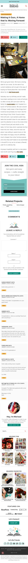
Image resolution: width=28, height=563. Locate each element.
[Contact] (20, 543)
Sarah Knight (6, 282)
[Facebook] (5, 543)
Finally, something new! (7, 205)
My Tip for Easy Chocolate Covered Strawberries (20, 500)
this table (20, 152)
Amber (4, 311)
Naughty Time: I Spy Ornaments (7, 450)
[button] (25, 45)
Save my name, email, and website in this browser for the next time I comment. (13, 268)
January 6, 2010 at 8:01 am (8, 312)
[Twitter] (17, 543)
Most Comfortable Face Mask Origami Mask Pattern (7, 485)
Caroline (5, 345)
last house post (14, 92)
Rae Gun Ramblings (14, 5)
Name (14, 253)
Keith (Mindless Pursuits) (11, 296)
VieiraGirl (5, 326)
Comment (14, 239)
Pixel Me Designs (16, 549)
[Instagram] (11, 543)
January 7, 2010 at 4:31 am (8, 384)
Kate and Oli (6, 359)
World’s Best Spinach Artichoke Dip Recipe (20, 485)
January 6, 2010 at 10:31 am (8, 360)
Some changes (20, 205)
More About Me (14, 424)
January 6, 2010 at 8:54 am (8, 328)
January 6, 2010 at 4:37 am (8, 297)
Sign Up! (14, 523)
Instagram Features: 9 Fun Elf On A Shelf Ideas (20, 450)
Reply (4, 290)
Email (13, 259)
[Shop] (23, 543)
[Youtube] (14, 543)
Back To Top (14, 552)
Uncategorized (6, 14)
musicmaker (11, 104)
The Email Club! (14, 1)
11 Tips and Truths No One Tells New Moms (7, 500)
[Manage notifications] (2, 553)
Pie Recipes (7, 464)
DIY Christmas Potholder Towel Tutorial (20, 465)
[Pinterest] (8, 543)
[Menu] (2, 6)
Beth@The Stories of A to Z (11, 383)
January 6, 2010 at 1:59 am (8, 283)
